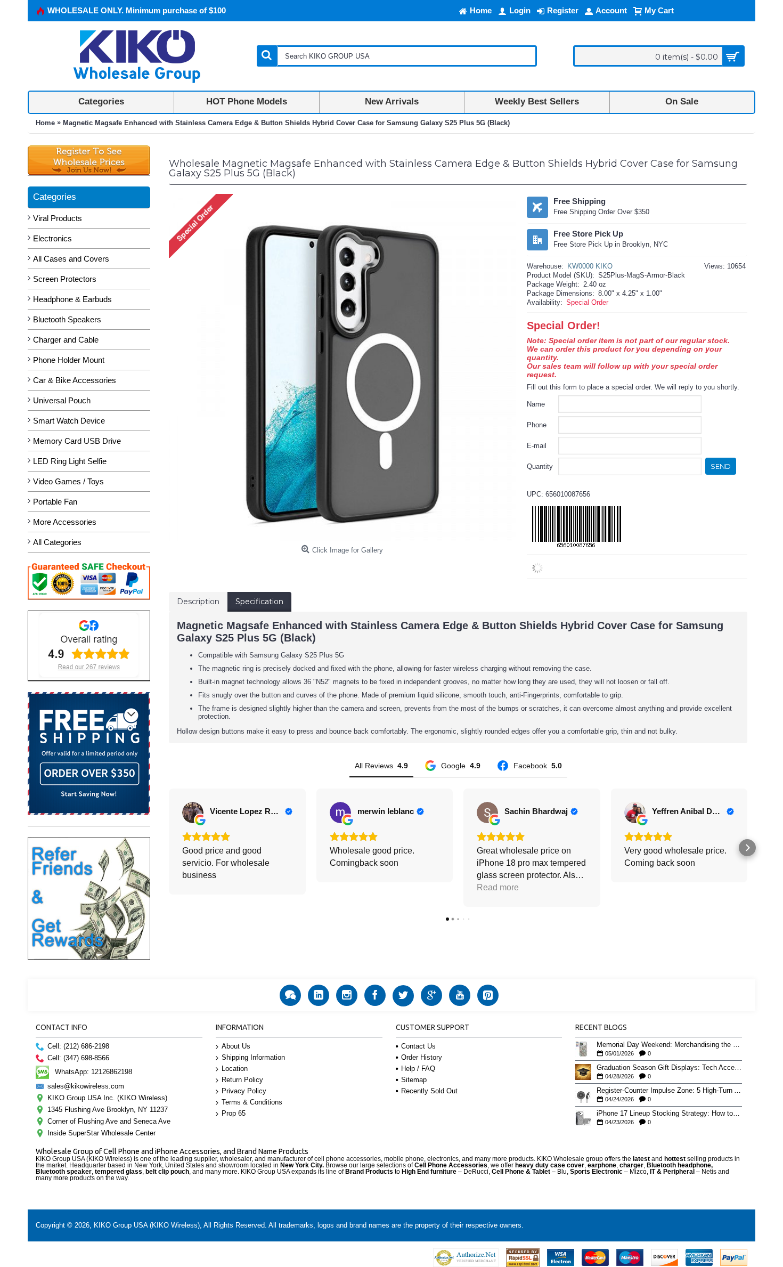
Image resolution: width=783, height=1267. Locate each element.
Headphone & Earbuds (72, 299)
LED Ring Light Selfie (70, 461)
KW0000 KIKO (590, 266)
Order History (421, 1057)
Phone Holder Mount (68, 359)
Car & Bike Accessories (74, 380)
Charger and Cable (66, 339)
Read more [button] (498, 887)
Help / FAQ (418, 1069)
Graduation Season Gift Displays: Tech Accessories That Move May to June (669, 1067)
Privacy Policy (244, 1091)
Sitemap (414, 1080)
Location (235, 1069)
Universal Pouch (62, 400)
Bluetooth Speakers (67, 319)
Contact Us (418, 1046)
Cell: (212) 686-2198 (78, 1046)
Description (198, 601)
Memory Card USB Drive (77, 440)
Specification (259, 601)
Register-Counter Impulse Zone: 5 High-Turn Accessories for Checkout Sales (669, 1090)
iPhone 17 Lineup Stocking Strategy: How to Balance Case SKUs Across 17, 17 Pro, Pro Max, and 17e (669, 1113)
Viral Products (57, 218)
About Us (236, 1046)
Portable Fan (55, 501)
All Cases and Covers (71, 258)
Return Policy (242, 1080)
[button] (168, 847)
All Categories (57, 542)
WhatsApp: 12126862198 (93, 1072)
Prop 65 (234, 1113)
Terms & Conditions (252, 1102)
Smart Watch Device (69, 420)
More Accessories (64, 521)
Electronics (52, 238)
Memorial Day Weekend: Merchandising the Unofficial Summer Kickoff (669, 1045)
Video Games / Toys (68, 481)
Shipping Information (253, 1057)
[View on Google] (192, 812)
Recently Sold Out (429, 1091)
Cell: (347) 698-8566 (78, 1058)
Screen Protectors (64, 278)
